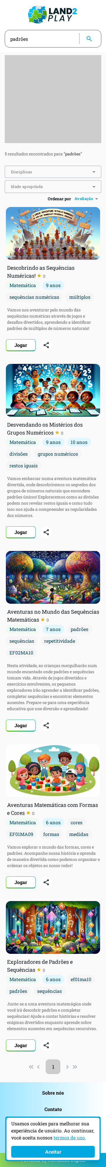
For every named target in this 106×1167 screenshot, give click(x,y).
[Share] (46, 345)
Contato (53, 1109)
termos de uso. (70, 1137)
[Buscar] (89, 39)
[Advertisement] (53, 99)
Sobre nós (53, 1093)
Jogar (20, 345)
